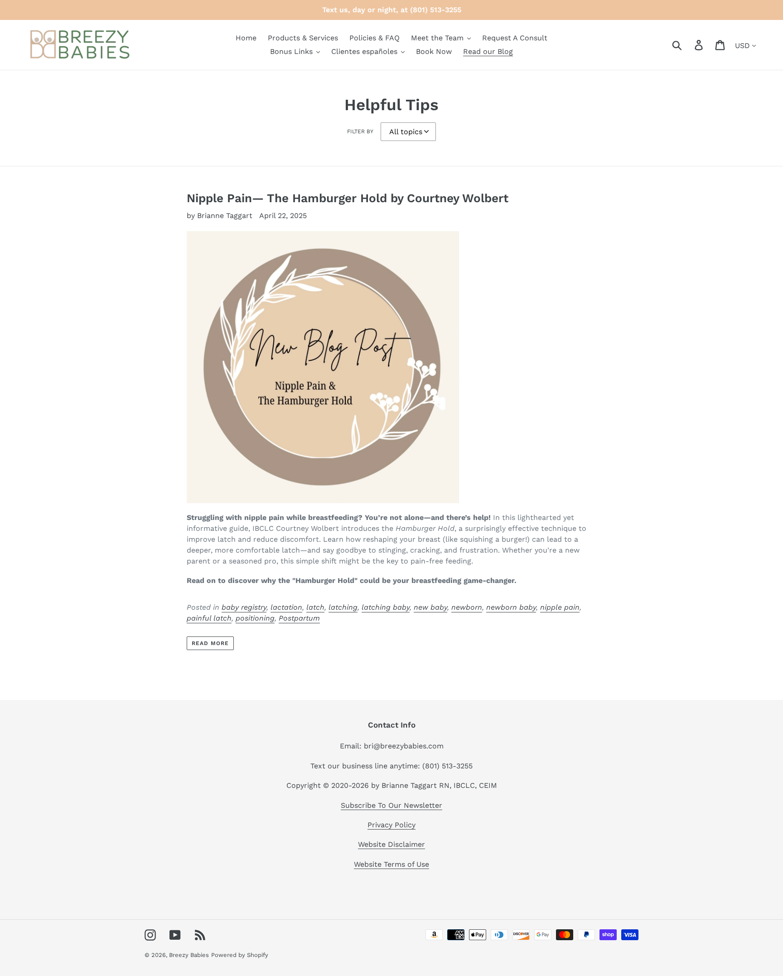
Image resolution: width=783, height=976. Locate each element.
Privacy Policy (391, 825)
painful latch (209, 618)
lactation (286, 607)
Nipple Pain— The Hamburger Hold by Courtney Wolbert (347, 198)
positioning (255, 618)
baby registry (244, 607)
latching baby (386, 607)
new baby (430, 607)
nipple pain (560, 607)
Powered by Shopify (239, 955)
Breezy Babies (189, 955)
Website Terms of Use (391, 864)
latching (343, 607)
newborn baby (511, 607)
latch (315, 607)
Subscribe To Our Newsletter (391, 805)
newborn (466, 607)
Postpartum (299, 618)
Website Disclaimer (391, 844)
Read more (210, 643)
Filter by (360, 131)
